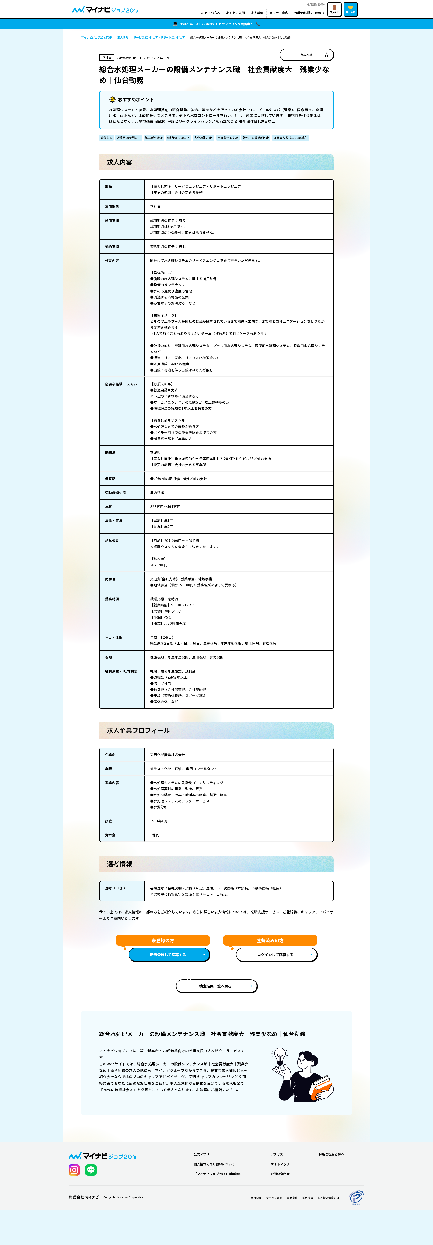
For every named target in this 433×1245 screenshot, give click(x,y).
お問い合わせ (280, 1174)
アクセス (277, 1154)
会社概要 (256, 1198)
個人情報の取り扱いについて (214, 1164)
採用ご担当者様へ (331, 1154)
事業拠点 (292, 1198)
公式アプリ (202, 1154)
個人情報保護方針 (328, 1198)
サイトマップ (280, 1164)
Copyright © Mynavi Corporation (123, 1197)
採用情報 (307, 1198)
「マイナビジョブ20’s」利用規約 (217, 1174)
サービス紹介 (274, 1198)
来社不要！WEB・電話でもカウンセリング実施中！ (216, 24)
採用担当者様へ (316, 4)
